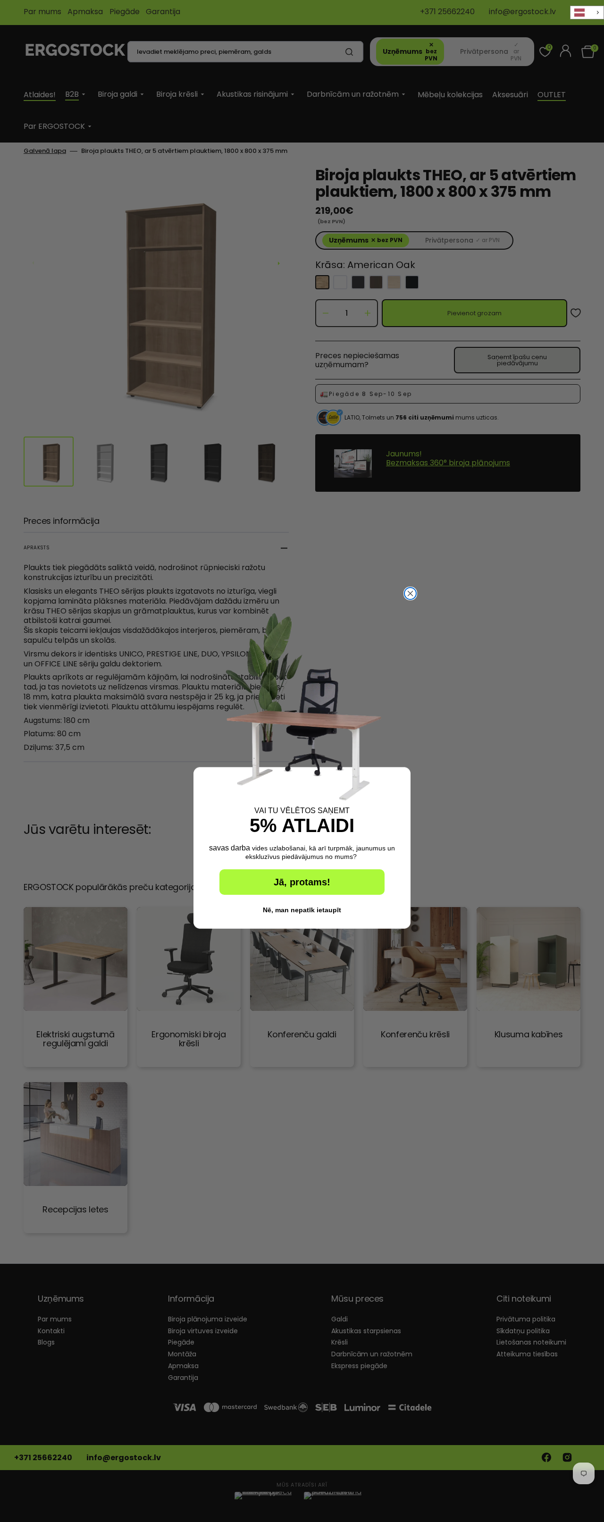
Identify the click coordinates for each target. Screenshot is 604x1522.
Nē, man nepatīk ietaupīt (302, 910)
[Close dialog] (410, 593)
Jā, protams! (302, 882)
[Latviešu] (587, 12)
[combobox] (587, 12)
